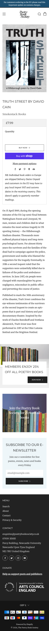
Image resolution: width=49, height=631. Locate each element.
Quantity (9, 131)
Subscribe (23, 481)
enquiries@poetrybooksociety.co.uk (20, 534)
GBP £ (23, 605)
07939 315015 (9, 538)
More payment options (24, 163)
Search (6, 506)
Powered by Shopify (24, 624)
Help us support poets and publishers (22, 574)
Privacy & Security (12, 520)
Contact (6, 515)
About (5, 511)
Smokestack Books (14, 114)
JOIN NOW (36, 380)
